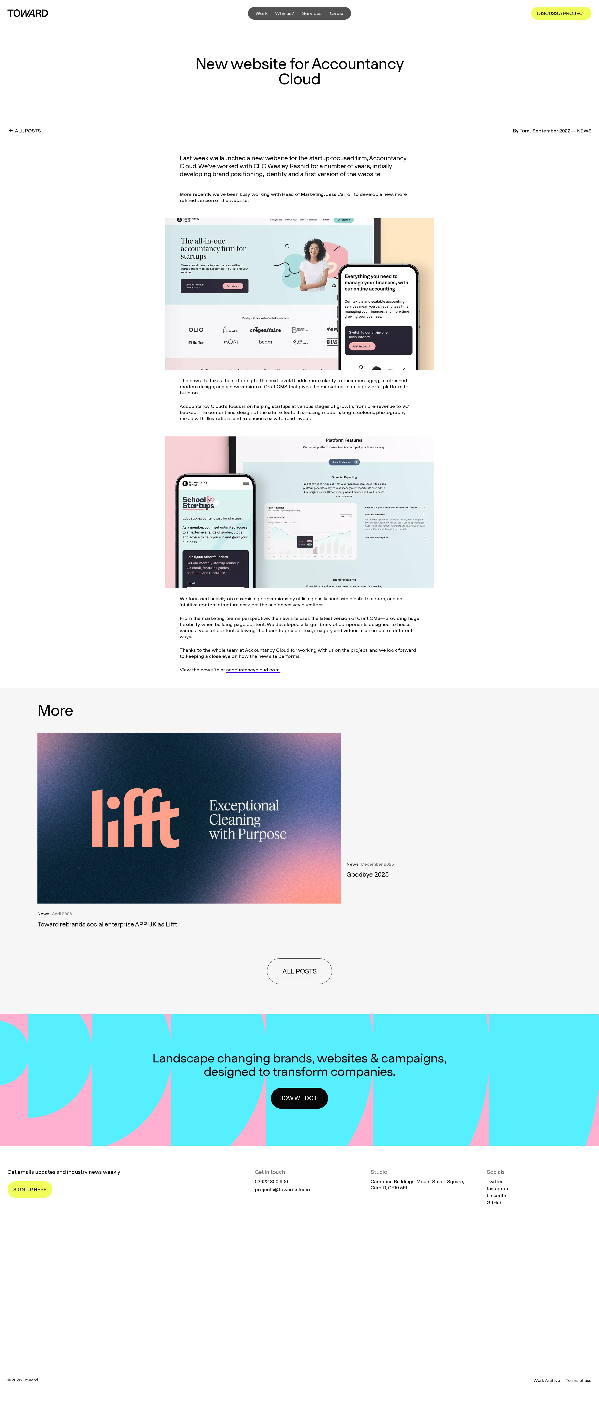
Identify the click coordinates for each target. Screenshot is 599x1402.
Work (262, 13)
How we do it (299, 1098)
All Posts (28, 131)
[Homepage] (299, 1285)
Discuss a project (561, 13)
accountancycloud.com (253, 670)
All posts (299, 971)
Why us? (284, 13)
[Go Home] (27, 13)
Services (312, 13)
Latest (337, 13)
